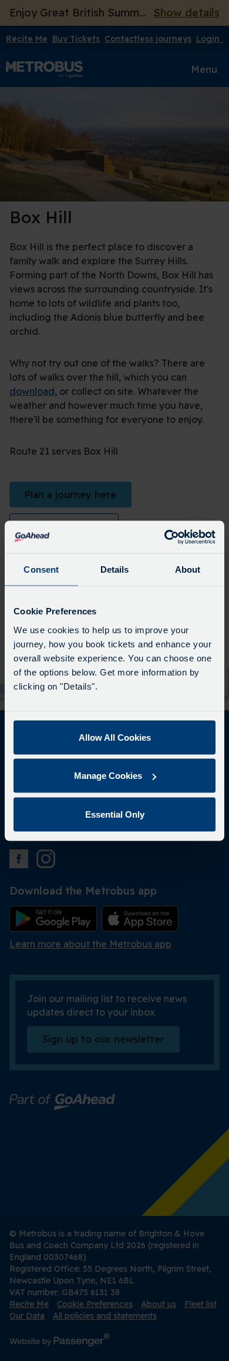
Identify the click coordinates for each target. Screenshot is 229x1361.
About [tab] (188, 569)
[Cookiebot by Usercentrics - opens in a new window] (164, 537)
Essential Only (114, 814)
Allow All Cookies (115, 737)
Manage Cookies (108, 776)
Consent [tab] (41, 569)
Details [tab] (114, 569)
